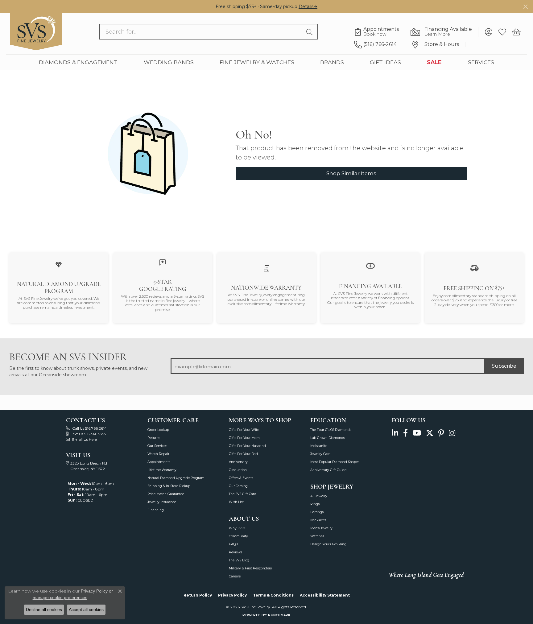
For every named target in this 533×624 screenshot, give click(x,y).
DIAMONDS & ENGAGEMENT (78, 62)
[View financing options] (370, 265)
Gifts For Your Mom (244, 438)
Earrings (317, 512)
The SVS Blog (239, 560)
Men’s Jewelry (321, 528)
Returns (153, 438)
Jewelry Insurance (161, 502)
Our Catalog (238, 486)
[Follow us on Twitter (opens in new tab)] (429, 433)
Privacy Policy (232, 595)
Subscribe (504, 366)
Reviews (235, 552)
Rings (315, 504)
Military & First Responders (250, 568)
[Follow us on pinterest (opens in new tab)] (441, 433)
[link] (379, 32)
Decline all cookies (44, 609)
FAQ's (233, 544)
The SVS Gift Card (242, 494)
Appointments (158, 462)
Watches (317, 536)
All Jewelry (318, 496)
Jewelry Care (320, 454)
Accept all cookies (86, 609)
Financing (155, 510)
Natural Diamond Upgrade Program (176, 478)
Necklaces (318, 520)
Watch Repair (158, 454)
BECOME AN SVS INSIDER (68, 357)
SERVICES (481, 62)
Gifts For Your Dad (243, 454)
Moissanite (318, 446)
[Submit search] (310, 32)
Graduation (238, 470)
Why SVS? (237, 528)
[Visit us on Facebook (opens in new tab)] (405, 433)
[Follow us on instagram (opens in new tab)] (452, 433)
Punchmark (279, 615)
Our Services (157, 446)
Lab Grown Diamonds (327, 438)
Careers (235, 576)
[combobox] (201, 32)
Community (238, 536)
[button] (488, 32)
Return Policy (198, 595)
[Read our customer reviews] (162, 262)
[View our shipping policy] (474, 268)
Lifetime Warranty (161, 470)
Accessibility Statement (325, 595)
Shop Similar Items (351, 173)
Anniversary (238, 462)
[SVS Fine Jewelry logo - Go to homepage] (36, 32)
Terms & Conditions (273, 595)
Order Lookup (158, 430)
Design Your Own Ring (328, 544)
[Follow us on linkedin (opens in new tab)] (395, 433)
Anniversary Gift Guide (328, 470)
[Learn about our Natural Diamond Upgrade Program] (58, 264)
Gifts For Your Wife (244, 430)
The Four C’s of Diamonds (330, 430)
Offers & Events (241, 478)
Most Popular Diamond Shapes (334, 462)
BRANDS (332, 62)
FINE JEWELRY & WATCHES (257, 62)
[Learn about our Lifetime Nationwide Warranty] (266, 268)
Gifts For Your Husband (247, 446)
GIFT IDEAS (385, 62)
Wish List (236, 502)
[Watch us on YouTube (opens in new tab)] (417, 433)
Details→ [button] (308, 6)
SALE (434, 62)
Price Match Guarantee (165, 494)
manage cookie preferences (60, 597)
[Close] (525, 6)
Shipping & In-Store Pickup (168, 486)
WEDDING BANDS (169, 62)
